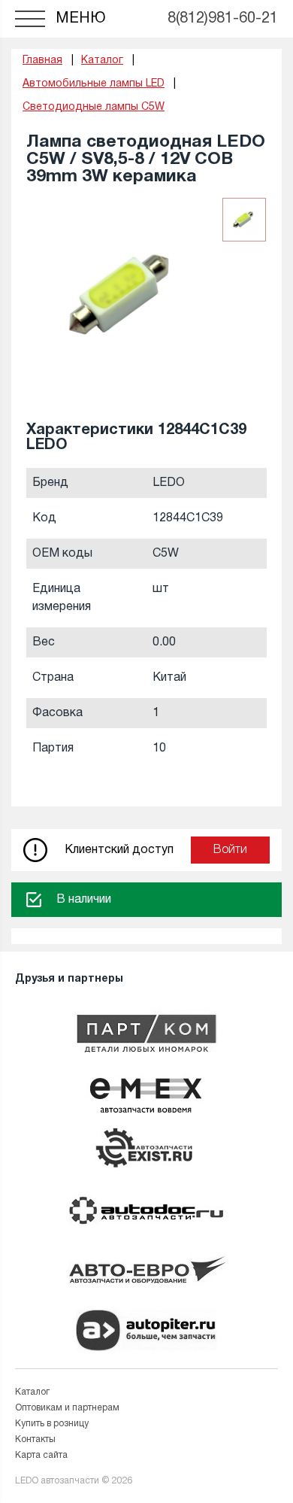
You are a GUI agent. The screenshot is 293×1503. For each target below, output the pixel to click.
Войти (230, 850)
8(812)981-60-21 (223, 19)
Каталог (32, 1392)
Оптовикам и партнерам (67, 1408)
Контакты (35, 1439)
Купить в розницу (52, 1424)
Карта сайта (41, 1455)
